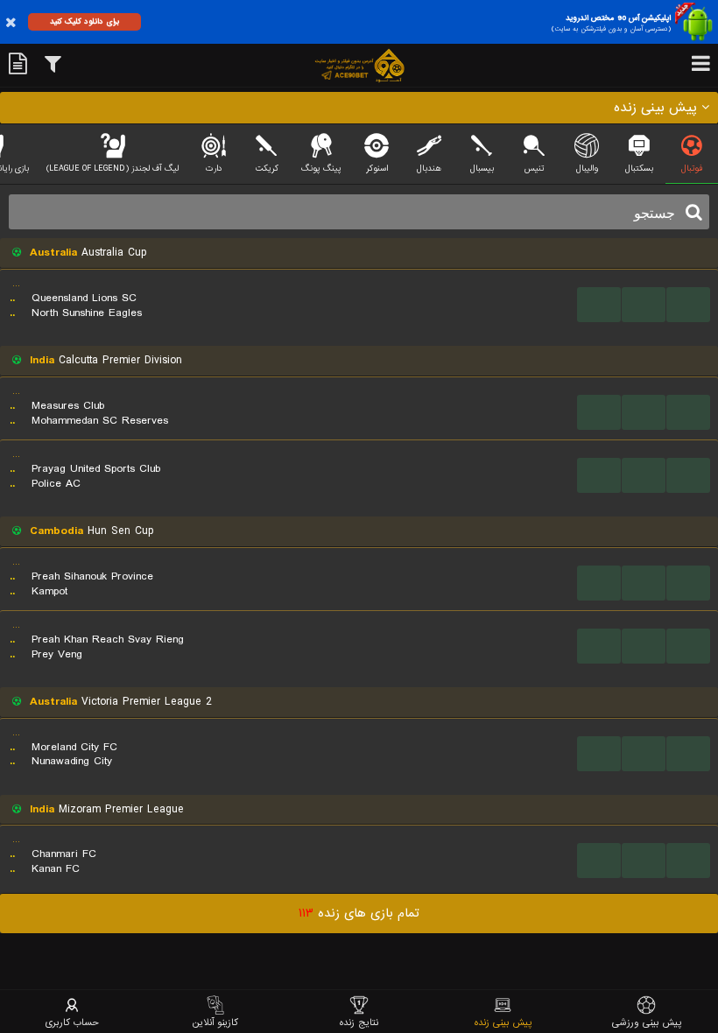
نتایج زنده (359, 1022)
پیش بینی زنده (503, 1022)
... (599, 304)
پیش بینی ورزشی (646, 1022)
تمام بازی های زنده (359, 913)
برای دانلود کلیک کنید (84, 21)
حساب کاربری (72, 1022)
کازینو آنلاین (215, 1022)
